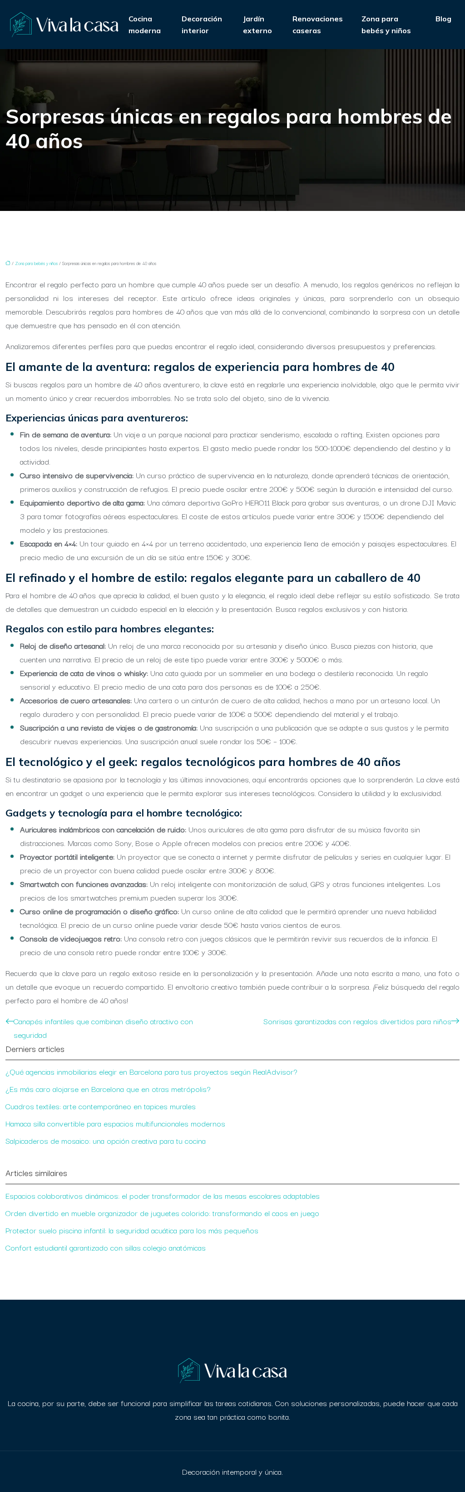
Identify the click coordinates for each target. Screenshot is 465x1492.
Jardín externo (257, 24)
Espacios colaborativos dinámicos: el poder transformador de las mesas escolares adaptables (162, 1195)
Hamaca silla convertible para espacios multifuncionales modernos (115, 1123)
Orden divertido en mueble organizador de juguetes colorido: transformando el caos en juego (162, 1213)
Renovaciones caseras (317, 24)
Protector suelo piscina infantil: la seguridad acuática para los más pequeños (131, 1230)
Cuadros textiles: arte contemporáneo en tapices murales (100, 1106)
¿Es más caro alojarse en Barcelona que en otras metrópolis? (108, 1088)
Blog (443, 18)
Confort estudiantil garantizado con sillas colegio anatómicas (105, 1247)
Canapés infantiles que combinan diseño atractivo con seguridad (103, 1028)
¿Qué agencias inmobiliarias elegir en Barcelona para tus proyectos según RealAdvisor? (151, 1071)
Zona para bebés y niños (386, 24)
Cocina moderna (145, 24)
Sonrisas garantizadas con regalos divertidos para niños (357, 1021)
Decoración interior (202, 24)
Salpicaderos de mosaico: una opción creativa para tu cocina (105, 1140)
